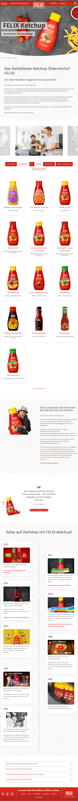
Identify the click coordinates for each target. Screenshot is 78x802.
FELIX (2, 58)
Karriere (29, 794)
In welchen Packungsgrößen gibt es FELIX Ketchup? (25, 774)
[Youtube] (7, 793)
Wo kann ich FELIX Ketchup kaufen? (18, 779)
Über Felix (54, 3)
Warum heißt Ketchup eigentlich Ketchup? (21, 764)
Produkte (4, 3)
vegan (39, 164)
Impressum (54, 794)
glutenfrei (23, 164)
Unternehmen (36, 794)
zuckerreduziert (39, 169)
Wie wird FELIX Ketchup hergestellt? (19, 769)
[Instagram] (12, 793)
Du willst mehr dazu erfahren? (49, 463)
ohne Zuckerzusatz (64, 164)
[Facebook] (2, 793)
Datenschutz (39, 797)
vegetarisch (48, 164)
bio (32, 164)
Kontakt (62, 3)
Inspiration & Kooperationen (19, 3)
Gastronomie (46, 794)
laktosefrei (11, 164)
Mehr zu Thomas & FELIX (39, 510)
